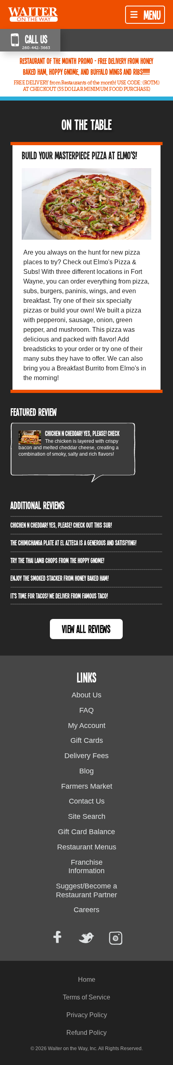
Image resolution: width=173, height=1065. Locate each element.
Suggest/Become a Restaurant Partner (86, 890)
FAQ (86, 710)
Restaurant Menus (86, 847)
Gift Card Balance (86, 832)
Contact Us (87, 801)
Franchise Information (86, 866)
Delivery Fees (86, 756)
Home (86, 979)
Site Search (86, 816)
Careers (86, 910)
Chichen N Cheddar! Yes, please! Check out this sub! (95, 433)
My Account (86, 726)
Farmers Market (86, 786)
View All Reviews (86, 629)
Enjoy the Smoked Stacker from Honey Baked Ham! (59, 578)
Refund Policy (86, 1032)
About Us (86, 695)
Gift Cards (86, 740)
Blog (86, 771)
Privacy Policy (86, 1015)
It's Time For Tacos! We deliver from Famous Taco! (59, 595)
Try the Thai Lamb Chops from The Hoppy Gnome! (57, 560)
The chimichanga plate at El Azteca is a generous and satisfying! (73, 542)
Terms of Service (86, 997)
